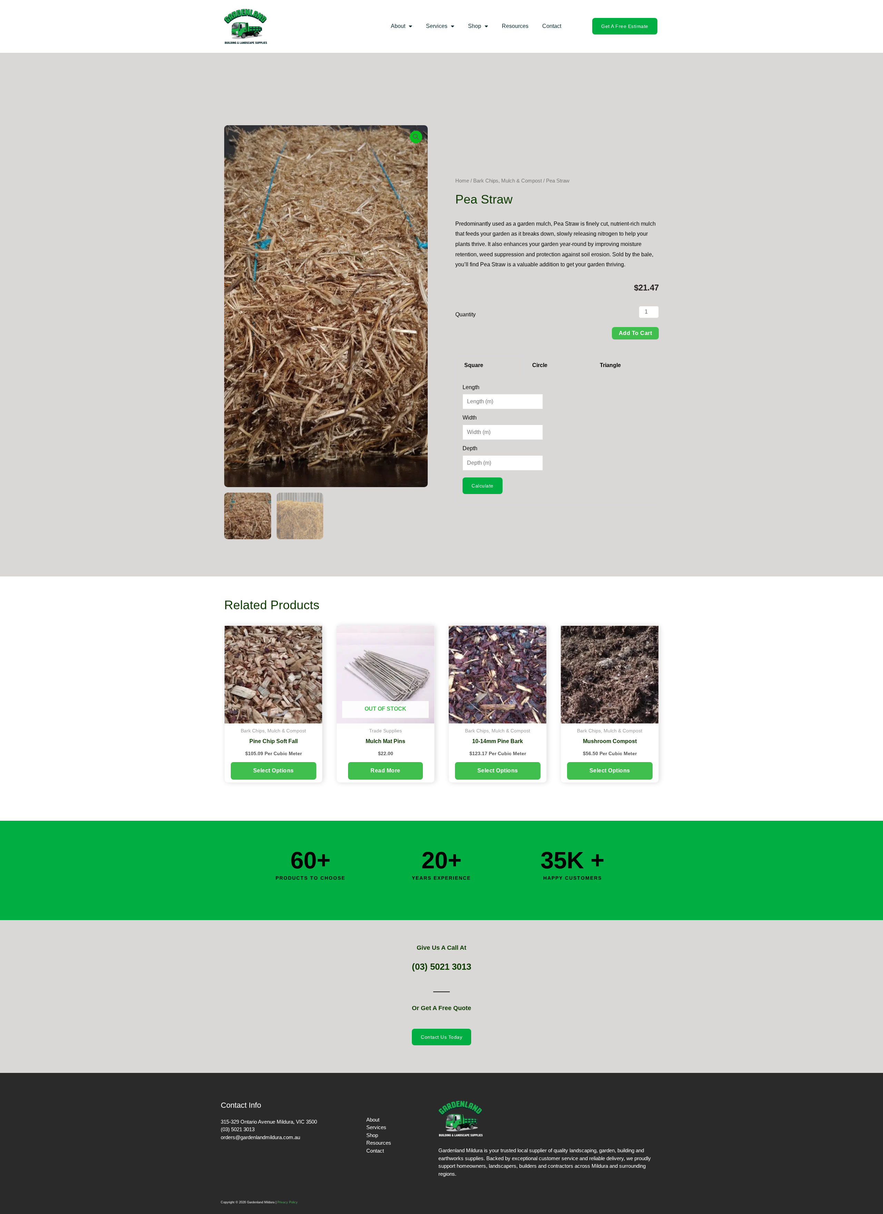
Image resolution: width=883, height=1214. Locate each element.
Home (462, 181)
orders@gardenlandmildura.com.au (260, 1137)
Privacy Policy (287, 1202)
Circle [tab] (539, 365)
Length (471, 387)
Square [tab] (473, 365)
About (398, 26)
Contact (551, 26)
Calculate (483, 485)
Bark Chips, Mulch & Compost (507, 181)
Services (436, 26)
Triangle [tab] (610, 365)
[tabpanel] (557, 440)
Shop (474, 26)
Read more (385, 770)
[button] (416, 137)
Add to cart (635, 333)
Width (470, 418)
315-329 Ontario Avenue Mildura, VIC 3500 (269, 1122)
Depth (470, 448)
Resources (515, 26)
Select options (273, 770)
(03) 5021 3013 (441, 966)
